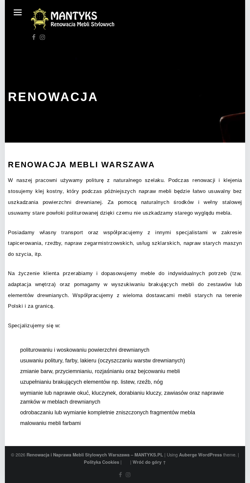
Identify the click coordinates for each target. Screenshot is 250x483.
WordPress (210, 455)
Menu (18, 12)
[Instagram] (42, 37)
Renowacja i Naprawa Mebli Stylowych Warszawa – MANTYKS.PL (95, 455)
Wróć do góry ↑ (149, 462)
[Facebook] (34, 37)
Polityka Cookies (101, 462)
